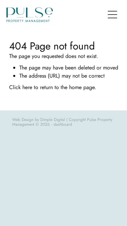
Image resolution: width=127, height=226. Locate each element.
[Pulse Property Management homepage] (55, 14)
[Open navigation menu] (112, 14)
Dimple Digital (52, 120)
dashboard (63, 124)
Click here (20, 87)
